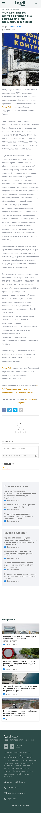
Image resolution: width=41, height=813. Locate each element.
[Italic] (6, 455)
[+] (30, 455)
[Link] (25, 455)
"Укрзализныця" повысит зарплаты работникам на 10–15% (19, 506)
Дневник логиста (13, 10)
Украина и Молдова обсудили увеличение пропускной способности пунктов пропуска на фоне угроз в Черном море (20, 541)
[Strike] (11, 455)
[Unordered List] (17, 455)
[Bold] (4, 455)
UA (36, 3)
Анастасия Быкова (14, 27)
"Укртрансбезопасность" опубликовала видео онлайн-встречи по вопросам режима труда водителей (20, 494)
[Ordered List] (14, 455)
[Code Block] (22, 455)
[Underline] (9, 455)
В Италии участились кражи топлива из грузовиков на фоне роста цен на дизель (20, 576)
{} (27, 455)
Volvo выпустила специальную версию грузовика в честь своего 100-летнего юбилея (18, 516)
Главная (4, 10)
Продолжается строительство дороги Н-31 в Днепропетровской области (18, 553)
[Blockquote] (19, 455)
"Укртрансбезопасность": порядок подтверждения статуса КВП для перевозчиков (19, 565)
